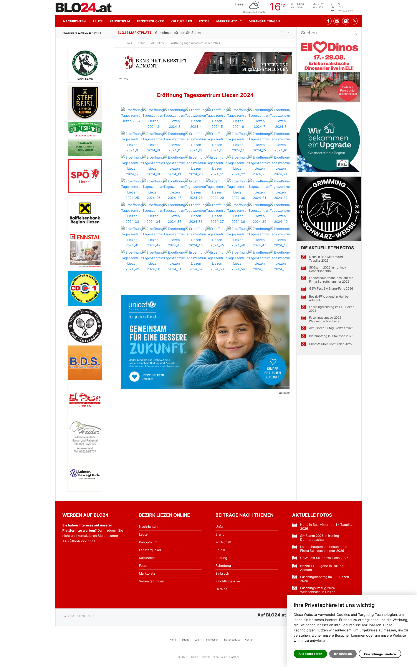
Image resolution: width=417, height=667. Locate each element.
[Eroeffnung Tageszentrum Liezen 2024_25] (132, 190)
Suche (185, 639)
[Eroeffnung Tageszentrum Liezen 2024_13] (217, 142)
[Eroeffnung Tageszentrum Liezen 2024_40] (281, 213)
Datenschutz (232, 639)
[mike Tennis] (85, 325)
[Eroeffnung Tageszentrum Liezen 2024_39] (259, 213)
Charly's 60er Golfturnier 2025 (330, 344)
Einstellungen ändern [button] (380, 654)
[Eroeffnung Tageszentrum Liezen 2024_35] (175, 213)
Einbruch (222, 573)
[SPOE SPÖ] (85, 176)
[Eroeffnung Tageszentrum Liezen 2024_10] (153, 142)
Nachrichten (74, 21)
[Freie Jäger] (85, 65)
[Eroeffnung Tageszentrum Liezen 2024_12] (196, 142)
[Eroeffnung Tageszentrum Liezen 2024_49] (132, 261)
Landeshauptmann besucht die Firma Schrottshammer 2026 (331, 279)
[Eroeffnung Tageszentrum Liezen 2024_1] (132, 115)
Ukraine (221, 589)
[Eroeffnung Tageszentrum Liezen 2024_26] (153, 190)
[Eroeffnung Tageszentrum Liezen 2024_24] (281, 166)
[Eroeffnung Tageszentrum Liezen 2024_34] (153, 213)
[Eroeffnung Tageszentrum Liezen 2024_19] (175, 166)
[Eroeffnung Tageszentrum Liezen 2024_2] (153, 118)
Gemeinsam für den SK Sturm (178, 33)
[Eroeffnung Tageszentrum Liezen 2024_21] (217, 166)
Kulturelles (181, 21)
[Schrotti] (85, 139)
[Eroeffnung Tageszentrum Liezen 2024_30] (238, 190)
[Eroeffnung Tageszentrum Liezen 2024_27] (175, 190)
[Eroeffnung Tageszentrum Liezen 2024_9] (132, 142)
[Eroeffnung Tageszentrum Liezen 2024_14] (238, 142)
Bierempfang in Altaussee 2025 (331, 336)
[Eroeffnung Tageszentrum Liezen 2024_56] (281, 261)
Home (173, 639)
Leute (98, 21)
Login (197, 639)
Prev (282, 33)
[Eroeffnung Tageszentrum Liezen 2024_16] (281, 142)
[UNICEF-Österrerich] (205, 342)
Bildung (221, 558)
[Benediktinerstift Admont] (205, 63)
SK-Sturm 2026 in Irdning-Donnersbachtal (327, 269)
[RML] (329, 140)
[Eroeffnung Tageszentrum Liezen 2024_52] (196, 261)
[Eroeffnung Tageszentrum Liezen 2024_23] (259, 166)
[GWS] (329, 209)
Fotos (204, 21)
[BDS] (85, 362)
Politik (220, 550)
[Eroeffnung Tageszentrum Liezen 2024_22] (238, 166)
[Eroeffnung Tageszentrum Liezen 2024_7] (259, 118)
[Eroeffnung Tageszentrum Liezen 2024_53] (217, 261)
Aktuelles (157, 43)
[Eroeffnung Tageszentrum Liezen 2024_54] (238, 261)
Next (289, 33)
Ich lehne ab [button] (343, 654)
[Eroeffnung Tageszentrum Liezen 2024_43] (175, 237)
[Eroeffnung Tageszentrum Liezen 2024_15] (259, 142)
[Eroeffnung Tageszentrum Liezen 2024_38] (238, 213)
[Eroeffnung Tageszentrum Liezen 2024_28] (196, 190)
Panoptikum (120, 21)
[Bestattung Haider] (85, 437)
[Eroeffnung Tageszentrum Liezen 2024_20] (196, 166)
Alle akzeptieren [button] (310, 654)
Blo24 (128, 43)
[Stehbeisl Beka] (85, 102)
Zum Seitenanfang (81, 616)
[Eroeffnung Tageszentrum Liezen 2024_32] (281, 190)
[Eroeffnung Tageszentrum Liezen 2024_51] (175, 261)
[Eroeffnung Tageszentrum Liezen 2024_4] (196, 118)
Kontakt (249, 639)
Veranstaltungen (264, 21)
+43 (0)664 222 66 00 (79, 541)
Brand (220, 534)
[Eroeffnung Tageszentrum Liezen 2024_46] (238, 237)
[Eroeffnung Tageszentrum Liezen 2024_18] (153, 166)
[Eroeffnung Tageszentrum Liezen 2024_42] (153, 237)
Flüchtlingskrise (227, 581)
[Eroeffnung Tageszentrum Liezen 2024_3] (175, 118)
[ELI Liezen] (329, 71)
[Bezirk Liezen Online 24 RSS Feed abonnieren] (354, 21)
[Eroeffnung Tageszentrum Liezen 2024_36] (196, 213)
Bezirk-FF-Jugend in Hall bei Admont (329, 298)
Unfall (219, 526)
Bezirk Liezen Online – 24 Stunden (83, 7)
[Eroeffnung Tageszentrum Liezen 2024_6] (238, 118)
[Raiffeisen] (85, 212)
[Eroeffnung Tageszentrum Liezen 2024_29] (217, 190)
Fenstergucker (150, 21)
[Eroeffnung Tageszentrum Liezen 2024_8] (281, 118)
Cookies (234, 657)
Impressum (212, 639)
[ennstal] (85, 250)
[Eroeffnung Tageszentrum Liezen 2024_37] (217, 213)
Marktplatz (226, 21)
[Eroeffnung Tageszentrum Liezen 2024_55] (259, 261)
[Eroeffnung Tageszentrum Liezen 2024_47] (259, 237)
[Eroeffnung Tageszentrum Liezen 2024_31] (259, 190)
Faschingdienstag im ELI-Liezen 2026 (331, 308)
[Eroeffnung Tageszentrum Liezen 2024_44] (196, 237)
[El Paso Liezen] (85, 399)
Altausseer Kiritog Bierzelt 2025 (331, 328)
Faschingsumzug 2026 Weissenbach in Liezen (325, 319)
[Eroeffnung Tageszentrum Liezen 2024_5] (217, 118)
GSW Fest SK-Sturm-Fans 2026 (331, 288)
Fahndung (223, 566)
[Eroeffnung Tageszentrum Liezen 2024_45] (217, 237)
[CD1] (85, 288)
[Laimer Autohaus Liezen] (85, 474)
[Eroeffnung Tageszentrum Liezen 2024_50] (153, 261)
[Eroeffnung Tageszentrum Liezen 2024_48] (281, 237)
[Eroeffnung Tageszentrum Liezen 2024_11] (175, 142)
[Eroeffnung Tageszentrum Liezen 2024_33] (132, 213)
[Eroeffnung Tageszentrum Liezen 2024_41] (132, 237)
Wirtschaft (223, 542)
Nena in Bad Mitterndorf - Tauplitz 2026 (327, 258)
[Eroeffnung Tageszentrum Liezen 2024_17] (132, 166)
